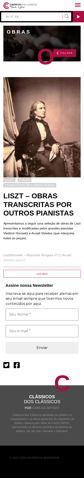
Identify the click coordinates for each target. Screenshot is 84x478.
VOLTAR (66, 53)
